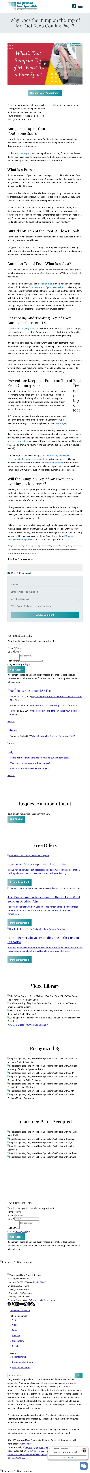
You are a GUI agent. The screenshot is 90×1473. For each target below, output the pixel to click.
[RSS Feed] (33, 1305)
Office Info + (34, 1300)
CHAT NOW (67, 1457)
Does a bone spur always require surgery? (30, 768)
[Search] (78, 1375)
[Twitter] (13, 1305)
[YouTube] (21, 1305)
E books (16, 1346)
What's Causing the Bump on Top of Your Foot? (53, 736)
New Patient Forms (21, 1367)
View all (11, 721)
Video (14, 1325)
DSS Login (20, 1458)
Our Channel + (37, 1025)
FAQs (14, 1330)
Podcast (16, 1335)
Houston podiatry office (24, 328)
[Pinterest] (29, 1305)
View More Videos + (17, 1025)
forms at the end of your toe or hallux (46, 287)
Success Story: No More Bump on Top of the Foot (54, 705)
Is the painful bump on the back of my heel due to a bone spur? (39, 757)
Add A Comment (45, 615)
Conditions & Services (20, 1310)
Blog (11, 690)
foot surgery (61, 423)
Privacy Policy (21, 664)
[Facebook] (9, 1305)
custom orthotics (55, 462)
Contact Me (16, 669)
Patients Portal (19, 1357)
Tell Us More (13, 661)
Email (11, 652)
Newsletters (18, 1341)
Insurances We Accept (22, 1362)
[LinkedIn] (17, 1305)
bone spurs (25, 153)
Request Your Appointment (44, 93)
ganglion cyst (45, 283)
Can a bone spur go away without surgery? (30, 763)
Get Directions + (47, 1300)
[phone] (74, 6)
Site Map (12, 1458)
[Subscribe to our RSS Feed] (33, 690)
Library (13, 730)
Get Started (16, 819)
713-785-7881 (39, 1282)
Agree (19, 664)
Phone (11, 648)
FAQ (10, 752)
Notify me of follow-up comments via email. (33, 606)
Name (11, 644)
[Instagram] (25, 1305)
